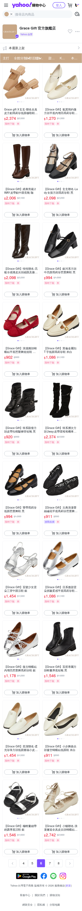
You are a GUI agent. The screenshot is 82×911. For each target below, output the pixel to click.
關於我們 (40, 895)
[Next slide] (37, 82)
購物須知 (55, 895)
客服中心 (25, 895)
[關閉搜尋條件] (11, 14)
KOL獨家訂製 (64, 58)
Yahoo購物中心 (29, 5)
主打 (6, 58)
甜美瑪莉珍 (52, 58)
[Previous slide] (5, 82)
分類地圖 (55, 904)
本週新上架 (17, 48)
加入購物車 (23, 135)
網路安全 (27, 904)
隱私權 (41, 904)
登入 (59, 5)
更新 (68, 885)
